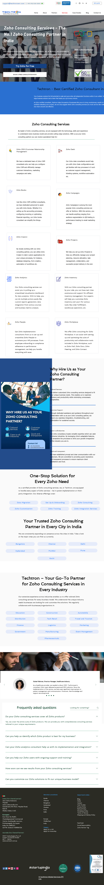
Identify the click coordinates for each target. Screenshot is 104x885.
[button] (55, 13)
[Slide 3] (51, 695)
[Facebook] (79, 3)
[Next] (95, 685)
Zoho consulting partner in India (26, 54)
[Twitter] (86, 3)
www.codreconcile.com (10, 805)
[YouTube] (9, 868)
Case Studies (81, 805)
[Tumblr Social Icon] (15, 868)
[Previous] (4, 685)
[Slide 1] (46, 695)
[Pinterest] (12, 868)
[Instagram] (76, 3)
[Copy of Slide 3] (53, 695)
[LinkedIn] (83, 3)
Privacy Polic (81, 807)
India (45, 823)
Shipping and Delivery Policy (86, 815)
